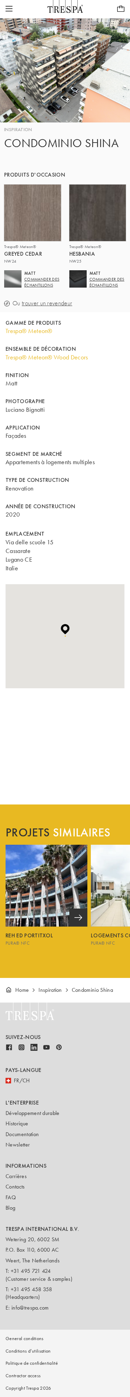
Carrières (16, 1176)
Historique (17, 1123)
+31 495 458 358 (31, 1289)
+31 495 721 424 (31, 1271)
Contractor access (23, 1376)
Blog (10, 1207)
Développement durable (33, 1113)
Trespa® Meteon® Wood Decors (47, 357)
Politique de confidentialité (32, 1363)
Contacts (15, 1186)
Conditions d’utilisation (28, 1351)
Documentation (22, 1134)
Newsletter (18, 1144)
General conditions (25, 1338)
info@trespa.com (30, 1307)
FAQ (11, 1197)
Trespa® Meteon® (29, 331)
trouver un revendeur (47, 303)
